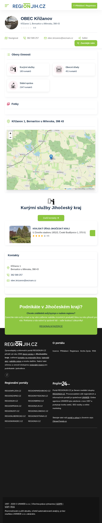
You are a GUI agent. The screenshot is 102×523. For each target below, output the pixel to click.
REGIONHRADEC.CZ (14, 421)
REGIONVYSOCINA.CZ (38, 396)
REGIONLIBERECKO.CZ (15, 416)
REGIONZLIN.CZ (35, 406)
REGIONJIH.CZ (11, 401)
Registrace (91, 6)
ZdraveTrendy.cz (60, 421)
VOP (7, 507)
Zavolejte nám (88, 43)
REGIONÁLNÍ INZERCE (51, 326)
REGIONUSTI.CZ (12, 411)
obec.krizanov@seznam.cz (23, 280)
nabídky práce (15, 361)
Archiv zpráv (85, 351)
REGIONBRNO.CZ (36, 401)
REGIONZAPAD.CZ (13, 396)
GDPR (59, 504)
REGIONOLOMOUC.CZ (38, 411)
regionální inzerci (37, 365)
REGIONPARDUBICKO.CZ (39, 391)
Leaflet (68, 189)
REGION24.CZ (34, 421)
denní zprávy (28, 354)
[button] (51, 157)
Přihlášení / (80, 6)
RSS (94, 351)
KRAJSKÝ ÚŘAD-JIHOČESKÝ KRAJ (51, 229)
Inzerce (56, 351)
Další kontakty (50, 218)
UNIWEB (85, 397)
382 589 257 (17, 275)
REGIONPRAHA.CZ (13, 406)
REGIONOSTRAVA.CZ (37, 416)
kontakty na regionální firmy (29, 358)
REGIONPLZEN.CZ (13, 391)
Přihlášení (64, 351)
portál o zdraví (74, 418)
